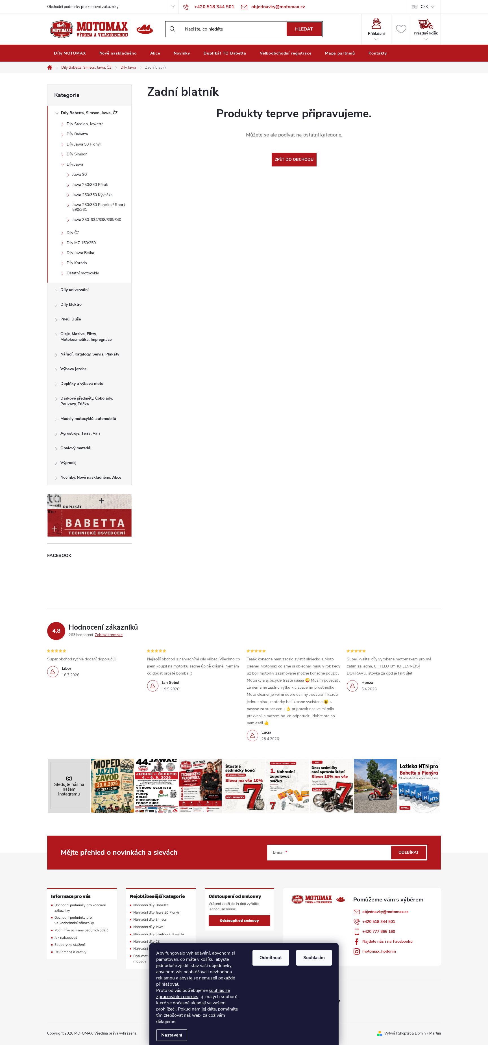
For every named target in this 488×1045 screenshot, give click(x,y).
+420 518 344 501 (378, 921)
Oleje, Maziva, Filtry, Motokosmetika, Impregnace (86, 336)
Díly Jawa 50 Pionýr (84, 144)
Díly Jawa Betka (80, 252)
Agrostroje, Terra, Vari (80, 433)
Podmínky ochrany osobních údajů (81, 930)
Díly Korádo (77, 263)
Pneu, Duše (70, 319)
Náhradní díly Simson (150, 919)
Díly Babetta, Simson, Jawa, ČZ (89, 113)
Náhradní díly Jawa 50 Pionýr (156, 912)
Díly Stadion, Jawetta (85, 124)
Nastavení (171, 1035)
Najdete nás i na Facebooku (387, 941)
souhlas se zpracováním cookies (193, 993)
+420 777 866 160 (378, 931)
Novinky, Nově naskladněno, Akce (90, 477)
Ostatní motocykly (83, 273)
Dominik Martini (428, 1033)
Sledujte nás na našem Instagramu (69, 789)
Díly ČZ (73, 232)
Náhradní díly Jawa (148, 927)
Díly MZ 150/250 (81, 243)
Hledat (304, 29)
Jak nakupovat (66, 937)
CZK (424, 6)
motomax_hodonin (379, 951)
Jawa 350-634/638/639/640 (96, 219)
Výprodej (68, 462)
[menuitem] (70, 53)
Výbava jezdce (73, 369)
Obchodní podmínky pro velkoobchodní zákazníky (74, 920)
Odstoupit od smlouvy (239, 920)
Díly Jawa (75, 164)
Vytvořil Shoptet (397, 1033)
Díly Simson (77, 154)
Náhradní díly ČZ (146, 941)
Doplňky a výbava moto (81, 383)
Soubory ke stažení (70, 944)
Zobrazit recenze (109, 635)
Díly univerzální (74, 289)
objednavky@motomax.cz (385, 911)
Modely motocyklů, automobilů (88, 418)
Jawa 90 (79, 174)
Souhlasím (314, 958)
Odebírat (408, 852)
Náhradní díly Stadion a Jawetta (158, 934)
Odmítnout (271, 958)
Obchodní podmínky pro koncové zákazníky (83, 6)
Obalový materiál (75, 448)
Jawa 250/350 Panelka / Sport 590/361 (98, 207)
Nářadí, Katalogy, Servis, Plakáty (89, 354)
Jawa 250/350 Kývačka (92, 195)
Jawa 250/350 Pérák (90, 184)
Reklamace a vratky (70, 952)
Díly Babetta (77, 134)
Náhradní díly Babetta (151, 905)
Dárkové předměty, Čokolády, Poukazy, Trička (86, 401)
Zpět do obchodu (294, 159)
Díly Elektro (71, 304)
